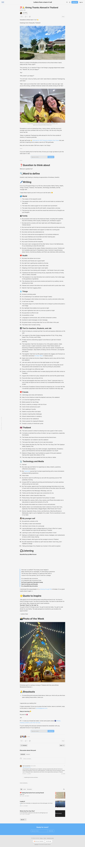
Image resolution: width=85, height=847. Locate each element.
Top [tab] (21, 789)
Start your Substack (39, 841)
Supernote (27, 471)
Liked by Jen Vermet (27, 767)
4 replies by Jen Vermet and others (31, 777)
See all (22, 819)
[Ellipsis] (65, 766)
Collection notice (50, 838)
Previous (25, 745)
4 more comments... (24, 783)
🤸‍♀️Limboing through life (44, 589)
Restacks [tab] (28, 754)
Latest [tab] (24, 789)
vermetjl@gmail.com (41, 708)
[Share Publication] (69, 2)
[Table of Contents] (1, 424)
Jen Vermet (25, 12)
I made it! (22, 801)
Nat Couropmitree (26, 765)
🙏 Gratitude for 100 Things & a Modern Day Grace (45, 140)
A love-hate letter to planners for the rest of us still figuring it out (34, 812)
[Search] (67, 2)
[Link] (18, 165)
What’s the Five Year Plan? (27, 811)
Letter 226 (22, 794)
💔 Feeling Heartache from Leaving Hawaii (32, 792)
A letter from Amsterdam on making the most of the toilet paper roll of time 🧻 (36, 804)
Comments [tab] (23, 754)
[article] (42, 795)
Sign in (81, 2)
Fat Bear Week (39, 355)
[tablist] (25, 754)
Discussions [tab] (29, 789)
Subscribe (74, 2)
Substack (36, 844)
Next (61, 745)
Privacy (41, 838)
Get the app (48, 841)
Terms (44, 838)
